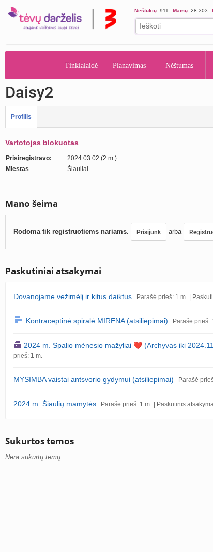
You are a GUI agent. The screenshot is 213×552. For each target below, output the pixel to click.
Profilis (21, 116)
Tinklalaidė (81, 65)
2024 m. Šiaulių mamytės (54, 404)
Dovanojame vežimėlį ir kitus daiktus (72, 296)
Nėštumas (179, 65)
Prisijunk (148, 232)
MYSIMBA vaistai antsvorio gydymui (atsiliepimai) (93, 379)
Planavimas (129, 65)
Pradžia (31, 65)
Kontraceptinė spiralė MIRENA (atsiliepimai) (97, 321)
